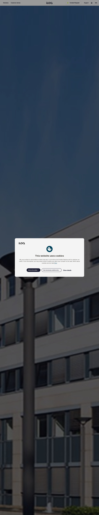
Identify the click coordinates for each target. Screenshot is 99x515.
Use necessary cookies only (51, 270)
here (55, 263)
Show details (67, 270)
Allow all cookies (33, 270)
